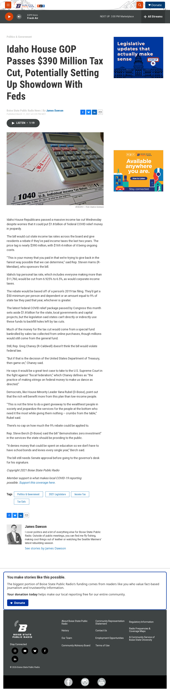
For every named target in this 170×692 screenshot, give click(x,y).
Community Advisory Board (76, 645)
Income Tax (80, 494)
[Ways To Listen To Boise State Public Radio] (138, 170)
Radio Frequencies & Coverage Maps (139, 630)
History (65, 630)
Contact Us (101, 630)
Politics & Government (19, 36)
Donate (156, 5)
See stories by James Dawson (45, 548)
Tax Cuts (21, 501)
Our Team (67, 638)
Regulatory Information (141, 622)
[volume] (19, 16)
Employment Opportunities (109, 638)
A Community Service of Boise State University (142, 638)
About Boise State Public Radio (74, 622)
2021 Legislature (57, 494)
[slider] (24, 16)
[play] (9, 17)
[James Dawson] (14, 534)
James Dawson (54, 110)
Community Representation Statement (110, 622)
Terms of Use (102, 645)
